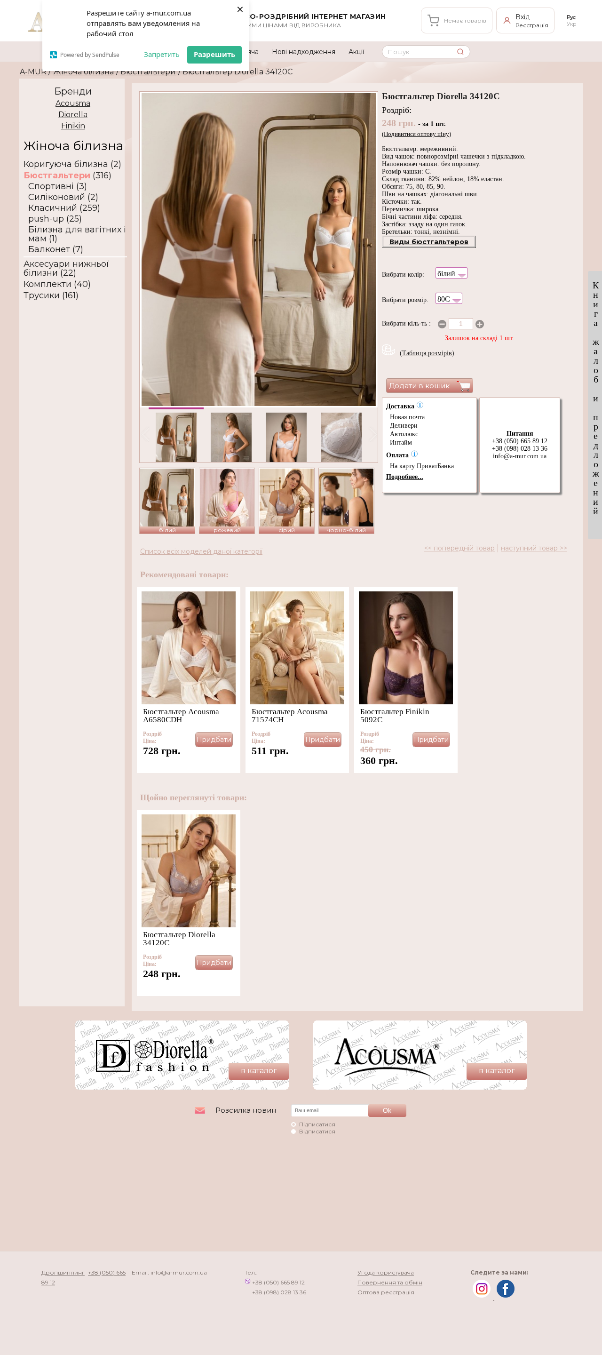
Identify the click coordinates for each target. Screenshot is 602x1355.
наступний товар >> (534, 548)
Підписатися (317, 1124)
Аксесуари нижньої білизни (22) (66, 269)
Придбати (214, 739)
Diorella (72, 114)
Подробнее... (404, 476)
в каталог (259, 1070)
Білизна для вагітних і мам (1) (77, 234)
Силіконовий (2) (63, 197)
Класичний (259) (64, 208)
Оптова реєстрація (385, 1292)
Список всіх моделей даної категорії (201, 551)
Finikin (73, 125)
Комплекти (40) (57, 284)
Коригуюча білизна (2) (72, 164)
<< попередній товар (459, 548)
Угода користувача (385, 1272)
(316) (67, 175)
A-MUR (34, 71)
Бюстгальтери (148, 71)
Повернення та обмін (389, 1282)
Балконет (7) (55, 249)
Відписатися (317, 1131)
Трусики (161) (51, 295)
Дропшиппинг (63, 1272)
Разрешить (214, 54)
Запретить (162, 54)
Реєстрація (531, 25)
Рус (571, 17)
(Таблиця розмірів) (427, 353)
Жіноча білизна (83, 71)
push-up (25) (55, 219)
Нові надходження (303, 52)
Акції (356, 52)
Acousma (72, 103)
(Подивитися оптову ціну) (416, 133)
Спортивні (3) (57, 186)
